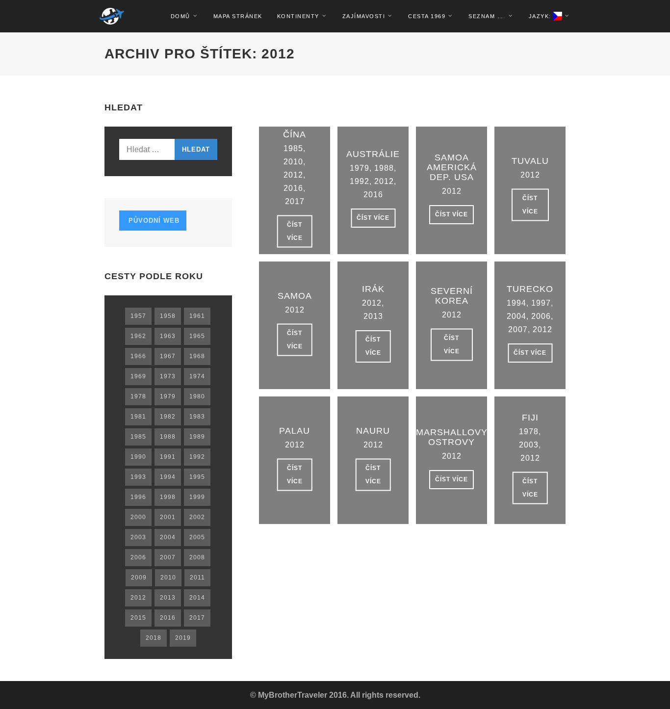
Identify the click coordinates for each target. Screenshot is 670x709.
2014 (197, 597)
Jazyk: (541, 16)
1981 (138, 416)
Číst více (295, 231)
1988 (384, 168)
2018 (153, 637)
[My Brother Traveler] (112, 16)
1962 (138, 336)
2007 (518, 329)
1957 (138, 316)
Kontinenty (298, 16)
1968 (197, 356)
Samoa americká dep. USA (452, 167)
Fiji (530, 417)
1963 (168, 336)
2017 (295, 201)
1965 (197, 336)
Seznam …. (487, 16)
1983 (197, 416)
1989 (197, 436)
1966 (138, 356)
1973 (168, 376)
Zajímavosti (364, 16)
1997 (541, 303)
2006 (541, 316)
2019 (183, 637)
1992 (359, 181)
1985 (293, 148)
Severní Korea (452, 296)
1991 (168, 456)
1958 (168, 316)
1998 (168, 497)
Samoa (295, 296)
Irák (373, 289)
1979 (359, 168)
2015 (138, 617)
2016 (293, 188)
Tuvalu (530, 161)
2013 (373, 316)
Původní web (153, 220)
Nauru (373, 431)
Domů (180, 16)
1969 (138, 376)
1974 (197, 376)
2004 (516, 316)
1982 (168, 416)
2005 (197, 537)
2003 (529, 445)
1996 (138, 497)
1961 (197, 316)
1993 (138, 476)
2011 (197, 577)
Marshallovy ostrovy (452, 437)
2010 (293, 162)
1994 (516, 303)
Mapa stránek (237, 16)
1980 (197, 396)
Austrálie (373, 154)
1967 (168, 356)
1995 (197, 476)
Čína (294, 134)
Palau (294, 431)
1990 (138, 456)
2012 (293, 175)
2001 (168, 517)
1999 (197, 497)
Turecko (530, 289)
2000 (138, 517)
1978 (529, 431)
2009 (139, 577)
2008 (197, 557)
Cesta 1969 (426, 16)
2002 (197, 517)
